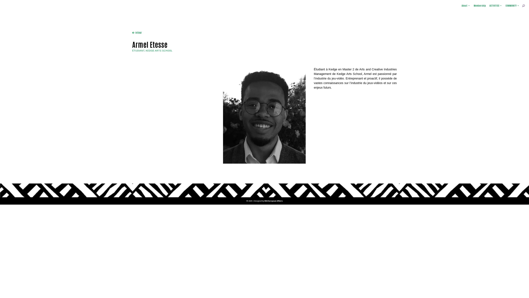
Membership (480, 6)
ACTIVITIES (494, 6)
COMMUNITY (511, 6)
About (464, 6)
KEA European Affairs (273, 201)
